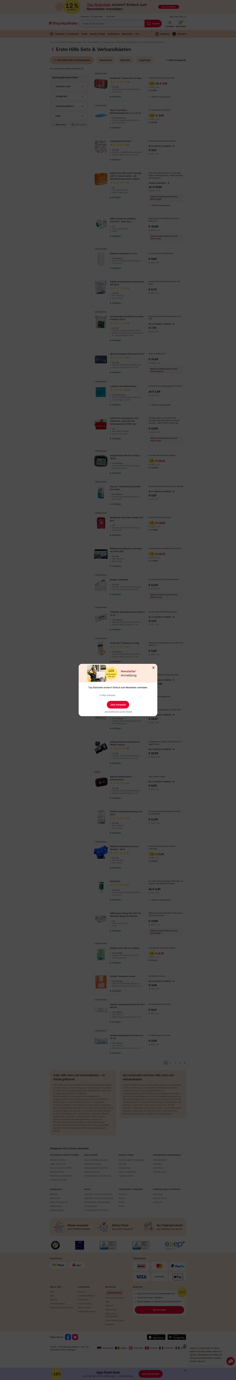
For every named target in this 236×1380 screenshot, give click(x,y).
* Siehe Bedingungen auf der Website (118, 712)
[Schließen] (153, 667)
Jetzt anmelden (118, 704)
